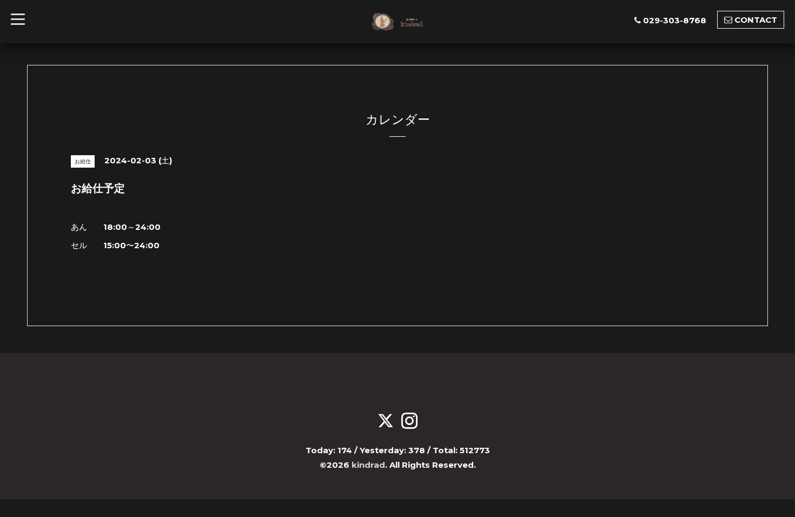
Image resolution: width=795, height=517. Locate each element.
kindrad (368, 465)
